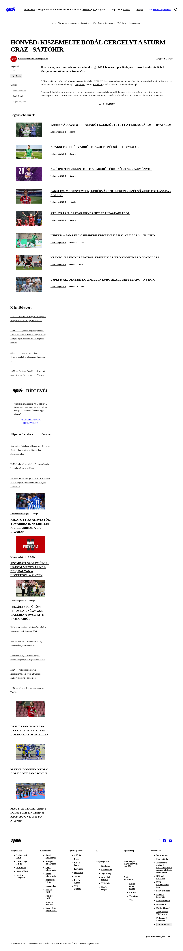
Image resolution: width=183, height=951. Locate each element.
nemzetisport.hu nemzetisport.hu (33, 59)
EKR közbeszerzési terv (162, 884)
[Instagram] (158, 840)
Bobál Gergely (18, 96)
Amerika (87, 9)
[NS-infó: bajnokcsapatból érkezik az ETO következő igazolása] (29, 269)
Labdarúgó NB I (58, 132)
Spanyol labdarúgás (19, 514)
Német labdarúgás (51, 875)
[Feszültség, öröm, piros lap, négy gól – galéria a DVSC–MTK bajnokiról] (30, 596)
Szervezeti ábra (163, 891)
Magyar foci (16, 851)
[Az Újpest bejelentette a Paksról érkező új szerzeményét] (29, 181)
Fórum (132, 892)
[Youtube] (170, 840)
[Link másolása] (14, 70)
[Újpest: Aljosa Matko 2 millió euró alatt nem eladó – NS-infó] (29, 291)
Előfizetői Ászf (162, 908)
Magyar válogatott (20, 876)
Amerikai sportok (105, 878)
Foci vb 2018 (49, 891)
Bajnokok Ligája (50, 881)
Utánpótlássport (135, 23)
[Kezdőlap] (10, 9)
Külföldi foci (45, 851)
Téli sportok (77, 887)
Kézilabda (105, 866)
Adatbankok (29, 9)
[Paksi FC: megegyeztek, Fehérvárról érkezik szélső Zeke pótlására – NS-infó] (29, 203)
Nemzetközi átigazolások (51, 909)
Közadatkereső (163, 900)
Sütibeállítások (164, 924)
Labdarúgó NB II (21, 862)
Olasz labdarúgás (51, 868)
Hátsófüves (21, 867)
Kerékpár (78, 869)
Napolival (147, 81)
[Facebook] (164, 840)
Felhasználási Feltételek (162, 919)
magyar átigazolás (19, 102)
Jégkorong (106, 873)
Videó (132, 900)
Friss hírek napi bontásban (67, 23)
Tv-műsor (133, 896)
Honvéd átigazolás (19, 91)
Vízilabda (105, 883)
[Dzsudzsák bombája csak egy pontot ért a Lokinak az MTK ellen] (30, 716)
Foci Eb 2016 (49, 897)
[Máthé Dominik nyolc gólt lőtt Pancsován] (30, 759)
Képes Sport (97, 23)
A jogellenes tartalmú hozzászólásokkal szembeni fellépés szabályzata (164, 867)
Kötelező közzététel (160, 877)
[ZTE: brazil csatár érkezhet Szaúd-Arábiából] (29, 225)
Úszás (76, 859)
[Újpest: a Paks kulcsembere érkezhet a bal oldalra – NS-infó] (29, 247)
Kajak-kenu (77, 864)
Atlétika (77, 855)
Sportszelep (129, 851)
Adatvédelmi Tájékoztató (162, 913)
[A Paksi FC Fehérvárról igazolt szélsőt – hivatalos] (29, 158)
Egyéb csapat (104, 888)
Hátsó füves (121, 23)
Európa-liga (51, 886)
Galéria (126, 9)
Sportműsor (85, 23)
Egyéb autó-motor (132, 886)
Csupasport (109, 23)
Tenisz (77, 876)
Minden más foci (17, 557)
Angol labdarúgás (51, 856)
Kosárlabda (106, 870)
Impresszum (161, 855)
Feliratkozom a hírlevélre (31, 421)
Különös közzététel (160, 895)
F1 (94, 9)
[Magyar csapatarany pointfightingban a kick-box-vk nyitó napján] (30, 798)
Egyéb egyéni (77, 881)
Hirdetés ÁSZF (163, 904)
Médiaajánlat (162, 859)
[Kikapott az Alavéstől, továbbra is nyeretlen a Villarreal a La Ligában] (30, 509)
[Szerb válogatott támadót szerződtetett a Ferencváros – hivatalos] (29, 136)
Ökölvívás (78, 872)
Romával (165, 81)
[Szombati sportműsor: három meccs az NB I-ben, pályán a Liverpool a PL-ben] (30, 552)
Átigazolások (22, 871)
